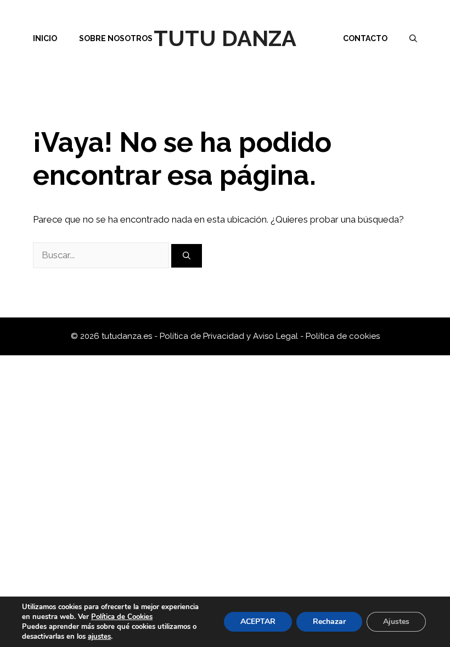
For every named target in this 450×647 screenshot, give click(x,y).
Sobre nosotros (116, 38)
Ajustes (396, 621)
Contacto (365, 38)
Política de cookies (343, 336)
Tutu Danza (225, 38)
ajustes (99, 637)
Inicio (45, 38)
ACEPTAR (257, 621)
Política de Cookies (122, 617)
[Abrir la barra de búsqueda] (413, 38)
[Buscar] (186, 256)
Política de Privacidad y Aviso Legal (230, 336)
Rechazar (329, 621)
